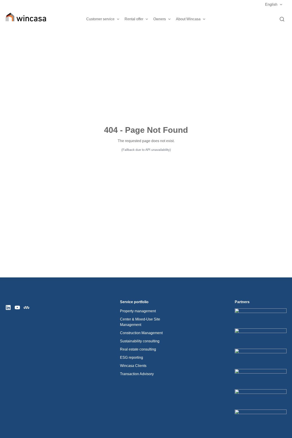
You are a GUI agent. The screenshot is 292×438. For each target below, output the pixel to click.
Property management (138, 311)
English (271, 4)
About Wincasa (188, 19)
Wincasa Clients (133, 366)
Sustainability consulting (139, 341)
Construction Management (141, 333)
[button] (118, 19)
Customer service (100, 19)
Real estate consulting (138, 349)
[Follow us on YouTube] (17, 307)
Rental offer (134, 19)
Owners (159, 19)
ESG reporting (131, 357)
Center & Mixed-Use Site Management (140, 322)
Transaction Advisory (137, 374)
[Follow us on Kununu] (26, 307)
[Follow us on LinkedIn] (8, 307)
